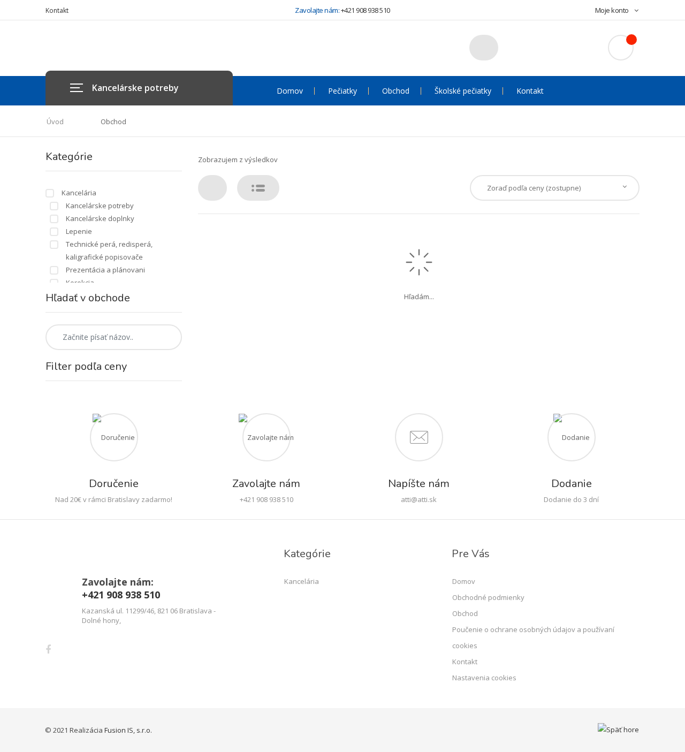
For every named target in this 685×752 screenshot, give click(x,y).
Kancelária (79, 193)
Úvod (55, 121)
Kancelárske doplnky (100, 218)
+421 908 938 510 (365, 10)
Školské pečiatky (463, 91)
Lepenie (79, 231)
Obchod (395, 91)
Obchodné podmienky (488, 597)
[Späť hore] (618, 729)
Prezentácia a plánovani (105, 270)
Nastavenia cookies (484, 677)
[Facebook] (48, 649)
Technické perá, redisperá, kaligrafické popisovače (109, 250)
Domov (290, 91)
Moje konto (612, 10)
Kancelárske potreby (100, 205)
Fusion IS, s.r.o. (128, 730)
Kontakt (56, 10)
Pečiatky (342, 91)
